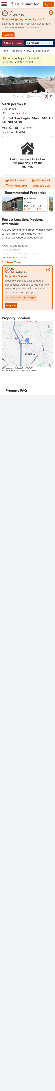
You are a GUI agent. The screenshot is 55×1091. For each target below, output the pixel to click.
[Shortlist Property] (45, 96)
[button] (4, 79)
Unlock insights (41, 185)
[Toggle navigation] (4, 4)
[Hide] (51, 96)
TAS (29, 51)
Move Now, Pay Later (14, 113)
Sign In (48, 4)
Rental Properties (12, 51)
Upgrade (8, 34)
